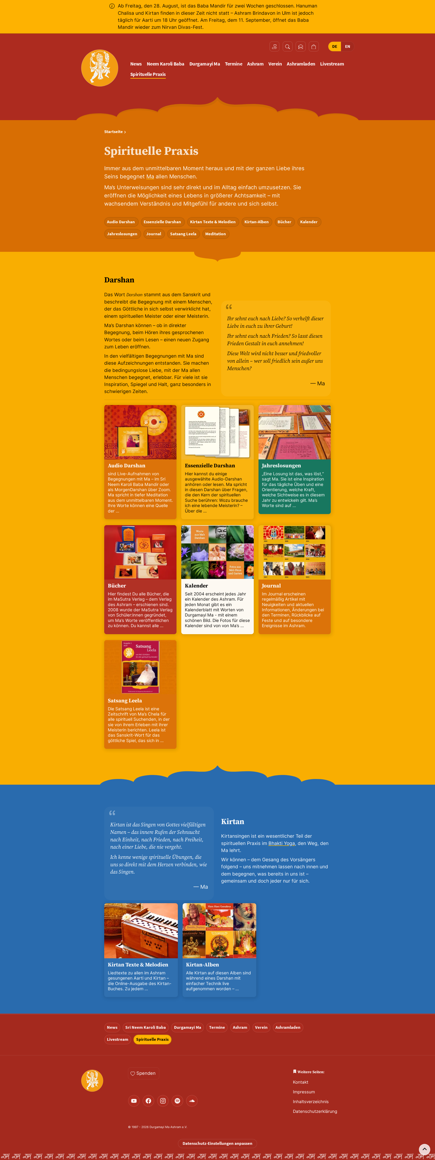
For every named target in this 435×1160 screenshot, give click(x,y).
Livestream (332, 64)
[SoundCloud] (191, 1100)
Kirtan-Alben (257, 221)
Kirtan (232, 822)
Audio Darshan (121, 221)
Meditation (216, 233)
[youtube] (133, 1100)
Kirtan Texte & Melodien (213, 221)
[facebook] (148, 1100)
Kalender (309, 221)
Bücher (285, 221)
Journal (154, 233)
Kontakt (300, 1082)
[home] (100, 68)
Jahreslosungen (122, 233)
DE (334, 46)
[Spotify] (177, 1100)
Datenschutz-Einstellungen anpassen (217, 1143)
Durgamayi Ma (204, 64)
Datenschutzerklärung (315, 1111)
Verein (275, 64)
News (136, 64)
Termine (233, 64)
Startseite (113, 131)
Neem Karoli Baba (165, 64)
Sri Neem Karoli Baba (145, 1027)
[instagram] (162, 1100)
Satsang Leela (183, 233)
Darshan (119, 280)
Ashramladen (301, 64)
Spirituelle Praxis (148, 74)
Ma (150, 176)
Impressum (304, 1091)
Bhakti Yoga (281, 843)
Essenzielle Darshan (163, 221)
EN (347, 46)
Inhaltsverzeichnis (311, 1101)
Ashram (255, 64)
